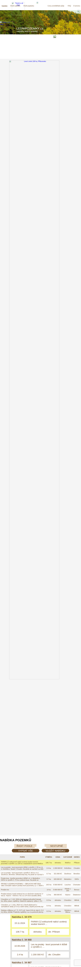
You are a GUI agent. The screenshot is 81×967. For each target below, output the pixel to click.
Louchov (68, 885)
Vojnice (67, 895)
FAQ (69, 6)
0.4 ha (49, 906)
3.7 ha (49, 879)
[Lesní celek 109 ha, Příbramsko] (40, 679)
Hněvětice (67, 868)
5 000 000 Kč (57, 890)
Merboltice (67, 879)
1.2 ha (49, 895)
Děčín (77, 879)
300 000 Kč (58, 895)
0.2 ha (49, 911)
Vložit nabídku (15, 6)
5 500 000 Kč (57, 885)
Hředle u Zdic (68, 889)
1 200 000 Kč (57, 868)
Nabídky (5, 6)
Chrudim (77, 868)
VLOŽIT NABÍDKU (55, 850)
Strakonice (77, 895)
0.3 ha (49, 900)
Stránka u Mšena (67, 911)
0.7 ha (49, 874)
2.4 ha (49, 868)
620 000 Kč (58, 879)
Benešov (77, 874)
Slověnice (67, 874)
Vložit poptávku (28, 6)
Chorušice (67, 900)
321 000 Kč (58, 874)
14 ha (49, 890)
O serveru (76, 6)
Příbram (77, 863)
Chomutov (76, 885)
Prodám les (5, 890)
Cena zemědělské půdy (56, 6)
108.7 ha (49, 863)
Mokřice (68, 863)
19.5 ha (48, 885)
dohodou (58, 863)
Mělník (76, 900)
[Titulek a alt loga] (18, 14)
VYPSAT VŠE (25, 850)
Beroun (76, 890)
